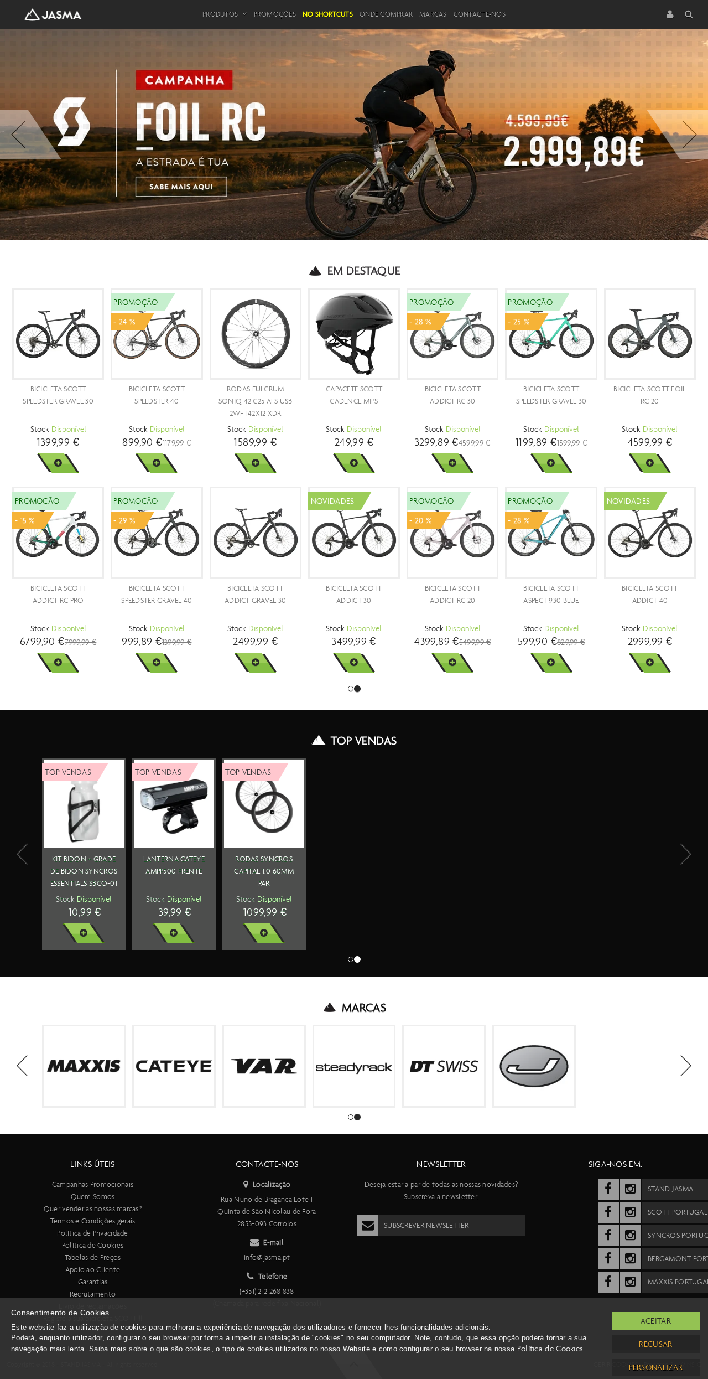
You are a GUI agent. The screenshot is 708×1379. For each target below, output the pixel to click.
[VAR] (264, 1066)
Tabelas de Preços (93, 1257)
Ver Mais (58, 463)
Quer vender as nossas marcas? (93, 1208)
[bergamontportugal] (608, 1258)
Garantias (93, 1282)
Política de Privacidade (92, 1233)
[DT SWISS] (444, 1066)
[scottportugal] (608, 1212)
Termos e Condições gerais (93, 1221)
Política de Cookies (92, 1245)
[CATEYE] (174, 1066)
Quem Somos (93, 1196)
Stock (39, 429)
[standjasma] (608, 1189)
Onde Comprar (386, 14)
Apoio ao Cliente (92, 1269)
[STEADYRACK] (354, 1066)
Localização (271, 1184)
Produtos (220, 14)
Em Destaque (364, 271)
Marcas (433, 14)
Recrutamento (93, 1294)
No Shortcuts (328, 14)
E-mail (273, 1242)
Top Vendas (364, 741)
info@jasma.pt (267, 1257)
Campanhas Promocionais (92, 1184)
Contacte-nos (480, 14)
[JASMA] (534, 1066)
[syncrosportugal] (608, 1235)
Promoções (275, 14)
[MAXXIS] (84, 1066)
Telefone (272, 1276)
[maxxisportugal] (608, 1282)
